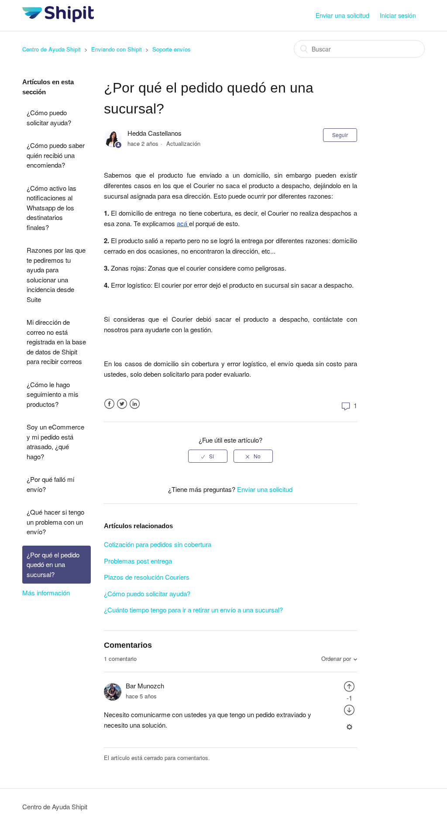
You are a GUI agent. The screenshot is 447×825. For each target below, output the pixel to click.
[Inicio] (57, 19)
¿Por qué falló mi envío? (50, 484)
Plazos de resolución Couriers (146, 576)
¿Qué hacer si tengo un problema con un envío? (55, 521)
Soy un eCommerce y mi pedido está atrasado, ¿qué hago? (55, 441)
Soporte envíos (171, 49)
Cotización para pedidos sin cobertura (157, 544)
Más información (46, 592)
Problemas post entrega (138, 560)
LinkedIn (134, 404)
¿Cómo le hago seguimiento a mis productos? (53, 394)
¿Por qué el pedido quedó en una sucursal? (53, 564)
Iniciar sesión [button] (398, 15)
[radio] (207, 456)
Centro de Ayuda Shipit (51, 49)
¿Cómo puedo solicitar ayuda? (49, 117)
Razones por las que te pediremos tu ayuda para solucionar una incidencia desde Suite (56, 274)
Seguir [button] (340, 134)
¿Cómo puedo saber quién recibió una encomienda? (56, 155)
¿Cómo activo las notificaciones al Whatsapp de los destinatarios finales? (51, 207)
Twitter (122, 404)
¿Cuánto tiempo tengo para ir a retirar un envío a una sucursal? (193, 609)
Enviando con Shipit (116, 49)
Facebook (109, 404)
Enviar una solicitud (342, 15)
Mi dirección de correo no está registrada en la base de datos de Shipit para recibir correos (56, 341)
